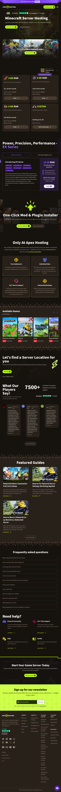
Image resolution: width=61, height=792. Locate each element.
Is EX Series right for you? (45, 155)
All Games (43, 782)
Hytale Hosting (45, 724)
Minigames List (35, 725)
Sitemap (4, 752)
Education (53, 738)
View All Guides (30, 537)
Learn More (14, 648)
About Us (23, 718)
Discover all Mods (22, 226)
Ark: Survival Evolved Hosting (44, 735)
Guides (52, 725)
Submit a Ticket (55, 735)
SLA (3, 761)
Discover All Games (24, 27)
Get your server (29, 53)
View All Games (6, 314)
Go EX (48, 186)
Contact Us (24, 721)
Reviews (23, 724)
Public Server (54, 743)
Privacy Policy (42, 706)
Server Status (54, 732)
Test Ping (6, 371)
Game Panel (54, 722)
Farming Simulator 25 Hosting (44, 747)
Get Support (40, 633)
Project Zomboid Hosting (43, 758)
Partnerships (24, 726)
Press (22, 732)
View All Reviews (30, 444)
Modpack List (34, 723)
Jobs (22, 729)
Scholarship (54, 740)
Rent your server (10, 27)
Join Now (9, 633)
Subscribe (40, 702)
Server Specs (34, 731)
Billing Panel (54, 719)
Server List (34, 728)
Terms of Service (6, 758)
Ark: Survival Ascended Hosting (44, 729)
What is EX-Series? (16, 155)
